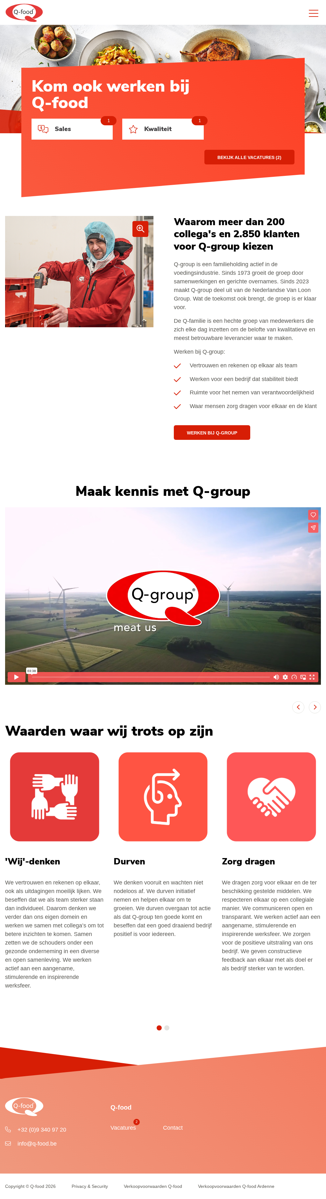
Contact (173, 1128)
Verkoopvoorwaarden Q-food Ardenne (236, 1186)
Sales (82, 126)
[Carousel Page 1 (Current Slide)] (159, 1027)
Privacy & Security (90, 1186)
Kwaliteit (172, 126)
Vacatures (123, 1126)
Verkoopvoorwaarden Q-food (153, 1186)
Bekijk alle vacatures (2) (249, 157)
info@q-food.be (36, 1143)
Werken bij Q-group (212, 432)
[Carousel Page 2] (166, 1027)
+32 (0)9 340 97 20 (41, 1129)
